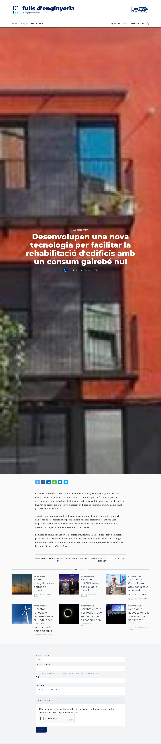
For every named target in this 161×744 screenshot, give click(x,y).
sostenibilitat (48, 559)
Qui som (115, 23)
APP (125, 23)
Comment (40, 685)
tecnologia (71, 559)
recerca (93, 559)
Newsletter (137, 23)
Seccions (36, 23)
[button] (37, 482)
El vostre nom (41, 656)
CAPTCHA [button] (45, 701)
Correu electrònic (43, 664)
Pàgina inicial (41, 677)
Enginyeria (120, 559)
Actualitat (80, 230)
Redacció (77, 270)
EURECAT (83, 559)
